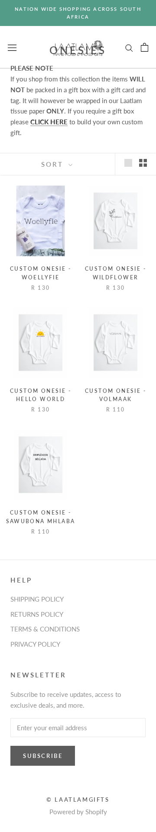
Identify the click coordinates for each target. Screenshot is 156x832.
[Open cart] (144, 47)
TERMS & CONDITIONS (45, 629)
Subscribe (42, 755)
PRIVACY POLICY (35, 644)
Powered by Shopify (78, 812)
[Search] (129, 47)
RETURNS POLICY (36, 614)
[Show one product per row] (128, 163)
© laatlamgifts (77, 799)
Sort (53, 164)
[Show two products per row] (143, 163)
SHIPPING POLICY (37, 599)
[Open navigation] (12, 47)
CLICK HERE (49, 122)
